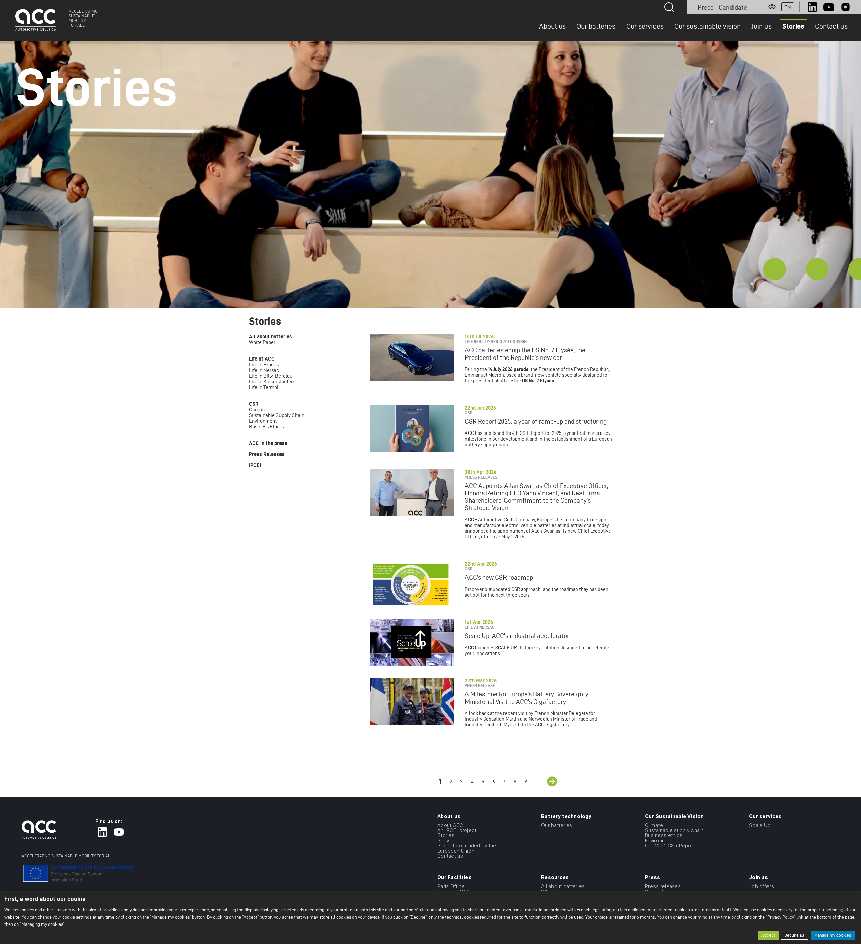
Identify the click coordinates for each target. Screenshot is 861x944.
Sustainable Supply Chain (276, 415)
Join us (761, 26)
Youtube (829, 7)
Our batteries (595, 26)
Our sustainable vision (707, 26)
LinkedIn (812, 7)
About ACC (450, 825)
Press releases (663, 886)
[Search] (669, 7)
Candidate (733, 7)
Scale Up (760, 825)
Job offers (761, 886)
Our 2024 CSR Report (670, 846)
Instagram (845, 7)
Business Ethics (266, 426)
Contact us (831, 26)
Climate (257, 409)
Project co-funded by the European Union (466, 848)
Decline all (794, 935)
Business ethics (663, 835)
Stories (793, 26)
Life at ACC (262, 359)
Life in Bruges (264, 364)
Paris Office (451, 886)
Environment (263, 421)
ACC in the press (268, 443)
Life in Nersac (264, 370)
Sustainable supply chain (674, 830)
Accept (768, 935)
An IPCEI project (456, 830)
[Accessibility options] (772, 7)
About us (552, 26)
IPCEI (255, 465)
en (787, 7)
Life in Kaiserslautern (272, 381)
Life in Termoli (264, 387)
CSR (254, 404)
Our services (645, 26)
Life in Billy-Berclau (270, 376)
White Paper (262, 342)
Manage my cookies (832, 935)
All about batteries (270, 336)
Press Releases (267, 454)
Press (705, 7)
